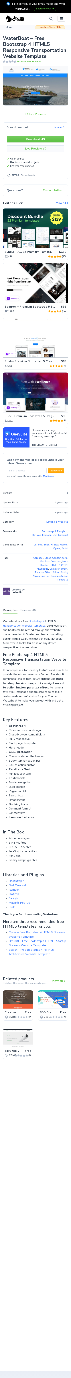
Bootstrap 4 (37, 621)
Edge (47, 544)
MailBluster (48, 476)
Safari (65, 548)
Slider (56, 572)
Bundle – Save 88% (50, 27)
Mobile (64, 544)
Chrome (38, 544)
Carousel (38, 558)
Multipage (42, 569)
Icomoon (14, 890)
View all (58, 981)
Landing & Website (57, 522)
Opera (56, 548)
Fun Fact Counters (50, 561)
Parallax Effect (43, 572)
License (58, 127)
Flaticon (14, 894)
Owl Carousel (17, 885)
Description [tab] (10, 610)
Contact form (60, 558)
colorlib (17, 592)
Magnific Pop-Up (19, 903)
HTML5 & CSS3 (59, 565)
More (9, 27)
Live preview (55, 243)
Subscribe (56, 470)
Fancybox (15, 898)
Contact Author (52, 190)
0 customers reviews (29, 61)
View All (61, 203)
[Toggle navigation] (61, 19)
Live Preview (37, 114)
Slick (12, 907)
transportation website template (24, 626)
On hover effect (59, 569)
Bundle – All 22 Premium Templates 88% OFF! (37, 252)
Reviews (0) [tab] (28, 610)
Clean (48, 558)
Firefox (55, 544)
